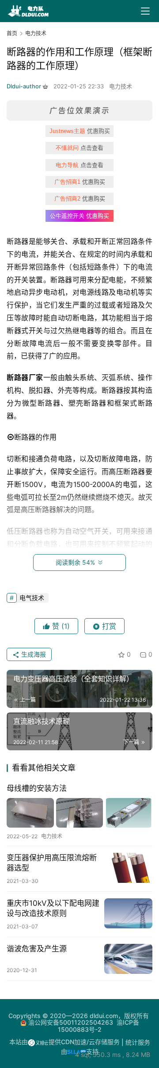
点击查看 (79, 147)
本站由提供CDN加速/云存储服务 (64, 1041)
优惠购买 (79, 130)
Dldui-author (24, 86)
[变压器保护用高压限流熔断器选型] (128, 868)
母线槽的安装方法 (37, 788)
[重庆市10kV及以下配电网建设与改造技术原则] (128, 913)
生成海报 (32, 654)
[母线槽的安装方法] (79, 813)
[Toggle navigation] (145, 11)
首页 (12, 33)
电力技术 (120, 86)
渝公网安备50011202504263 (70, 1022)
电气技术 (31, 597)
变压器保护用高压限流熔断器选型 (52, 862)
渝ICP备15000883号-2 (98, 1026)
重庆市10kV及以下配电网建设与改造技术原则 (53, 908)
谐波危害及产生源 (37, 948)
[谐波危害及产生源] (128, 959)
